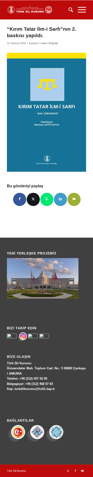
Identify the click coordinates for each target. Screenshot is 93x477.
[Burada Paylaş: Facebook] (19, 199)
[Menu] (79, 9)
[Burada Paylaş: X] (33, 199)
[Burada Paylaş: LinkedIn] (60, 199)
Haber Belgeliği (49, 43)
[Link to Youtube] (82, 470)
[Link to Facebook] (75, 470)
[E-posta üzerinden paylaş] (74, 199)
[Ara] (68, 9)
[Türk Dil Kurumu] (38, 9)
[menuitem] (68, 9)
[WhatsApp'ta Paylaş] (46, 199)
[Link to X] (68, 470)
